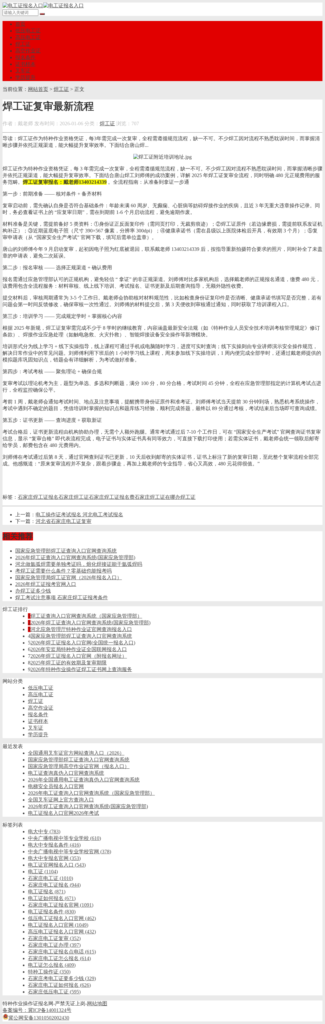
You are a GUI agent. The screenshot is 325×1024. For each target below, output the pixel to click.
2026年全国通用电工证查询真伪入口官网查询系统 (84, 779)
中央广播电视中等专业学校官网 (69, 851)
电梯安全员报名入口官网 (56, 786)
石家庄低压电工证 (54, 991)
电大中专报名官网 (54, 858)
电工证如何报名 (52, 898)
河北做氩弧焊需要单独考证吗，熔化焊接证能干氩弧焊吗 (78, 564)
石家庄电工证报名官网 (60, 905)
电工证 (43, 871)
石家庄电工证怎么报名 (59, 958)
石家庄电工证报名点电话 (62, 951)
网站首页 (38, 89)
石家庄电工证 (50, 878)
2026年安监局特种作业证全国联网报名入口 (78, 649)
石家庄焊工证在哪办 (157, 497)
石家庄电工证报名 (54, 885)
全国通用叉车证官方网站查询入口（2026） (76, 753)
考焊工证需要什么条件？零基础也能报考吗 (63, 571)
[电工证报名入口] (43, 5)
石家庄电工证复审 (54, 938)
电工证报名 (46, 891)
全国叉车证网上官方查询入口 (61, 799)
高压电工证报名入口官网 (62, 931)
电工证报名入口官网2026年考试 (63, 813)
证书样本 (25, 64)
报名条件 (25, 57)
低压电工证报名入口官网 (62, 918)
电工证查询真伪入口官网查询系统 (66, 773)
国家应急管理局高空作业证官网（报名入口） (78, 766)
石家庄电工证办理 (54, 945)
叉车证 (22, 70)
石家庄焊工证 (73, 497)
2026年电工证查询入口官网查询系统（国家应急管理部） (91, 793)
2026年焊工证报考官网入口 (45, 584)
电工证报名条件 (52, 911)
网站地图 (97, 1003)
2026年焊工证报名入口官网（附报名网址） (78, 656)
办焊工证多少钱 (33, 591)
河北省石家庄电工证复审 (63, 521)
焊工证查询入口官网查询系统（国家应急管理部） (86, 616)
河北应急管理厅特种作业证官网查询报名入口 (81, 629)
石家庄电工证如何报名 (59, 985)
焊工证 (22, 44)
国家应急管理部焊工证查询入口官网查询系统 (66, 550)
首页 (20, 24)
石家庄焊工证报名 (38, 497)
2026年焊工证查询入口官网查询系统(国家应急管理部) (75, 557)
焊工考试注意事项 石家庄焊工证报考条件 (61, 597)
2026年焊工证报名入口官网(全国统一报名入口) (82, 642)
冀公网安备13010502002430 (38, 1018)
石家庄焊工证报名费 (112, 497)
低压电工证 (28, 30)
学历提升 (25, 77)
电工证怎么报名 (52, 965)
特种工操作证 (49, 971)
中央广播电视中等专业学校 (64, 838)
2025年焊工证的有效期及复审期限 (68, 662)
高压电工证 (28, 37)
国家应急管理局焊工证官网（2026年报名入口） (68, 577)
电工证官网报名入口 (57, 865)
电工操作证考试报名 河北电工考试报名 (79, 514)
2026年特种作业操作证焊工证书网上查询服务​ (81, 669)
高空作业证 (28, 50)
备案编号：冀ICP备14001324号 (37, 1010)
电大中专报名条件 (54, 845)
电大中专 (44, 831)
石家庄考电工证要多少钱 (62, 978)
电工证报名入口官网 (58, 925)
